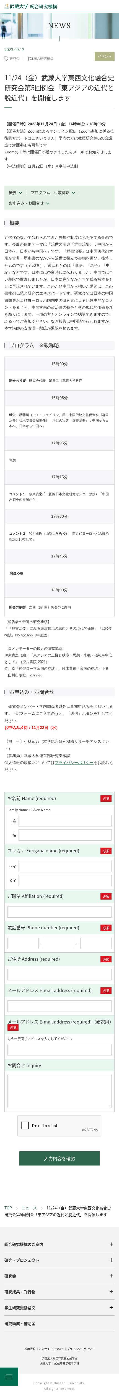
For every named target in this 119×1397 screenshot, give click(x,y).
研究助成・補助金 (19, 1323)
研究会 (10, 1276)
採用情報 (29, 1349)
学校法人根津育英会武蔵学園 (59, 1358)
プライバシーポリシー (74, 762)
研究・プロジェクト (21, 1260)
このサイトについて (51, 1349)
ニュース (29, 1208)
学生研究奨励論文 (19, 1307)
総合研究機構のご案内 (23, 1244)
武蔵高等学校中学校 (66, 1363)
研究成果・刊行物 (19, 1291)
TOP (8, 1208)
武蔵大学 (45, 1363)
